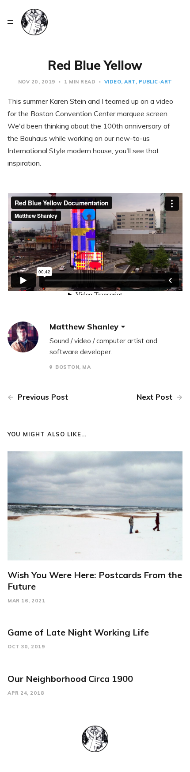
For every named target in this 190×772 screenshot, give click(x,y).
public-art (155, 82)
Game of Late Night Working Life (78, 632)
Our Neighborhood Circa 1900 (70, 678)
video (113, 82)
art (130, 82)
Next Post (156, 396)
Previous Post (41, 396)
